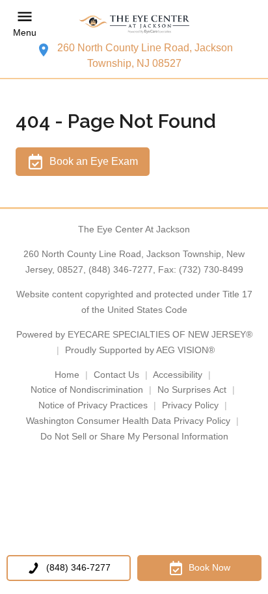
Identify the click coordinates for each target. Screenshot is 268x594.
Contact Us (116, 374)
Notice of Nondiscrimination (87, 389)
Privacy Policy (190, 405)
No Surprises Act (191, 389)
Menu (24, 32)
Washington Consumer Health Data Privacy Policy (128, 420)
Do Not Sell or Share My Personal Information (134, 436)
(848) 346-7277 (120, 269)
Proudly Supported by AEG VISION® (140, 350)
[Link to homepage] (134, 23)
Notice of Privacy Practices (93, 405)
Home (67, 374)
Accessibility (177, 374)
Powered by (134, 334)
